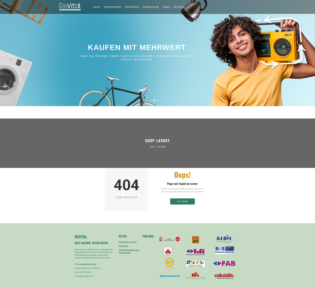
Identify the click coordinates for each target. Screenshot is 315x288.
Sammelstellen (112, 7)
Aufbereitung (151, 7)
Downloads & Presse (128, 242)
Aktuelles (179, 7)
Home (96, 7)
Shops (166, 7)
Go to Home (182, 201)
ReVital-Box (132, 7)
